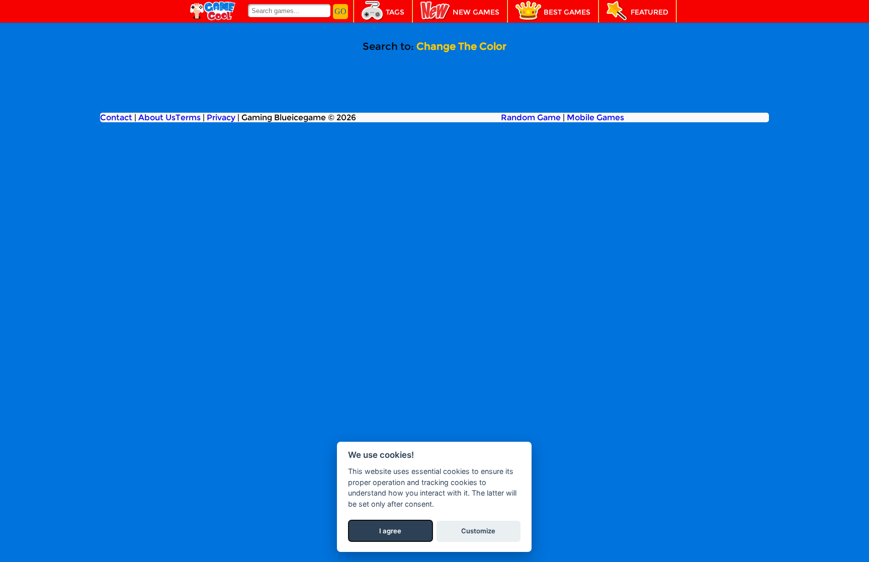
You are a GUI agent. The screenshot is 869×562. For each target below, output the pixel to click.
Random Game (531, 117)
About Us (157, 117)
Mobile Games (595, 117)
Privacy (221, 117)
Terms (188, 117)
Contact (116, 117)
